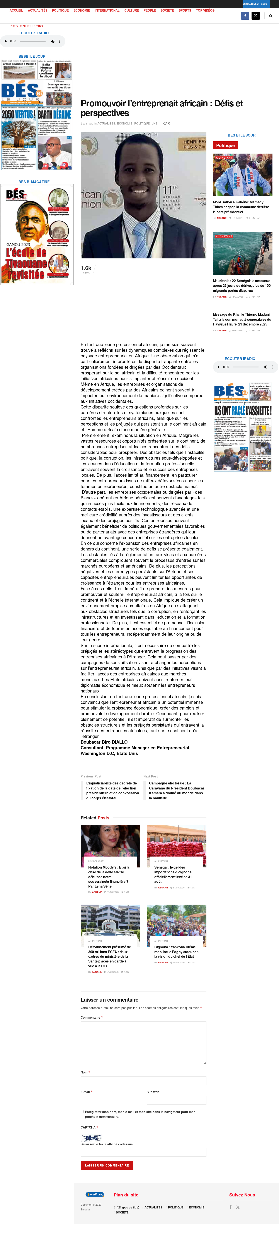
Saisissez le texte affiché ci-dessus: (107, 1144)
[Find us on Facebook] (245, 15)
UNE (154, 123)
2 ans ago (87, 123)
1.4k (126, 892)
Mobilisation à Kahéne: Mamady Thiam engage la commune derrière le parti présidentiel (241, 206)
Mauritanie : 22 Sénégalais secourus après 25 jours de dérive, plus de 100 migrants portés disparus (242, 285)
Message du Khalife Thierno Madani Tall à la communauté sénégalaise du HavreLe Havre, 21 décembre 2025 (242, 319)
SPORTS (185, 10)
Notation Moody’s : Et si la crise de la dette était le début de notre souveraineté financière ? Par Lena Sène (108, 876)
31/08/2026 (112, 892)
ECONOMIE (81, 10)
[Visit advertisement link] (37, 112)
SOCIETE (167, 10)
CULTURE (131, 10)
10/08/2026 (237, 218)
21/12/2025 (237, 330)
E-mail (87, 1092)
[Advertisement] (176, 61)
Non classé (96, 861)
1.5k (192, 887)
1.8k (257, 330)
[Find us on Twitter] (256, 15)
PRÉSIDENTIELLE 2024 (26, 26)
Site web (153, 1092)
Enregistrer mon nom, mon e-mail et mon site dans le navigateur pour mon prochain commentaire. (140, 1114)
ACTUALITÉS (37, 10)
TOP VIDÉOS (205, 10)
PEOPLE (150, 10)
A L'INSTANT (161, 861)
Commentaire (92, 1017)
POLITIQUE (60, 10)
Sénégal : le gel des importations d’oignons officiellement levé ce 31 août (173, 874)
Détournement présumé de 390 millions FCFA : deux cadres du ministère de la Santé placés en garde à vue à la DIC (109, 956)
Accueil (16, 10)
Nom (85, 1072)
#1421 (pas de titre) (126, 1207)
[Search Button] (270, 15)
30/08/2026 (178, 962)
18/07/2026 (237, 296)
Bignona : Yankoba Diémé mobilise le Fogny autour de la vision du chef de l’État (176, 951)
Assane (97, 892)
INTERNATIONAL (107, 10)
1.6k (257, 296)
